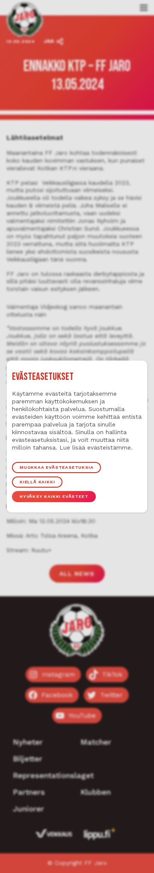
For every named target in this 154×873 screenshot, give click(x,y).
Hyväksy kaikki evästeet (54, 496)
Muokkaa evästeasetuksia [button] (56, 467)
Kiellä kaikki (37, 481)
